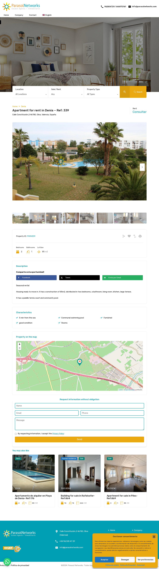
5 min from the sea (27, 318)
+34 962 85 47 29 (67, 541)
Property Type (93, 89)
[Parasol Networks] (21, 10)
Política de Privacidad (128, 565)
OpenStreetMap (130, 390)
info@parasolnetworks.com (144, 6)
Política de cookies (112, 565)
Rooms (64, 323)
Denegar (125, 560)
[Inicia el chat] (11, 551)
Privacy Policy (58, 433)
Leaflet (121, 390)
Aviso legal (141, 565)
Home (6, 15)
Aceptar (104, 560)
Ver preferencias (145, 560)
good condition (25, 323)
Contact (32, 15)
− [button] (19, 348)
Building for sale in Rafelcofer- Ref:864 (78, 497)
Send (79, 439)
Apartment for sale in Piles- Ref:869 (122, 497)
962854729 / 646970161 (115, 7)
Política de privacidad (20, 565)
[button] (154, 536)
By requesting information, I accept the (41, 433)
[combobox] (30, 95)
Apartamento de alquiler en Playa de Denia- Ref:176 (33, 497)
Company (19, 15)
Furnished (108, 318)
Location (19, 89)
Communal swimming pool (72, 318)
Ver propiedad (33, 484)
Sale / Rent (56, 89)
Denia (23, 106)
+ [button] (19, 344)
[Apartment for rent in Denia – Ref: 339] (79, 362)
